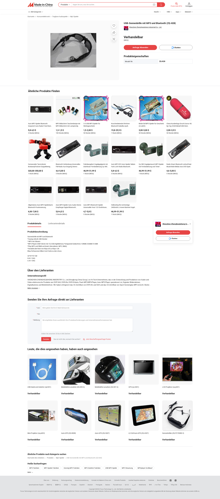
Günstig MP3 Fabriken (72, 468)
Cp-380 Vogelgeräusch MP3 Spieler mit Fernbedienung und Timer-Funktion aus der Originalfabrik (151, 165)
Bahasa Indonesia (185, 485)
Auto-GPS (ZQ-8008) (68, 433)
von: (38, 308)
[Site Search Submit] (161, 4)
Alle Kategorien (36, 12)
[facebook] (171, 480)
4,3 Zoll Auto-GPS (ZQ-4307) (139, 433)
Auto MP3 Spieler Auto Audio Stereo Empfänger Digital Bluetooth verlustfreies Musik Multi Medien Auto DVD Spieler (68, 206)
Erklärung (55, 480)
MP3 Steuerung (127, 468)
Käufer (156, 12)
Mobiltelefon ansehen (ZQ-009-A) (73, 387)
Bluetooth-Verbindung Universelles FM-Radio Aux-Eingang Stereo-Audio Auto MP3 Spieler (68, 165)
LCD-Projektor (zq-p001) (171, 387)
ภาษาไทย (158, 485)
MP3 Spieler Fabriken (51, 468)
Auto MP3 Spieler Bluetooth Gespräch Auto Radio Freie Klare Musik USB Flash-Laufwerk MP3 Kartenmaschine (39, 124)
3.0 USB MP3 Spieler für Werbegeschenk (91, 124)
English (41, 485)
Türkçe (166, 485)
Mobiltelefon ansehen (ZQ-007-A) (106, 387)
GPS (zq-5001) (134, 387)
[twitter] (175, 480)
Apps (177, 12)
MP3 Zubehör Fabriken (92, 468)
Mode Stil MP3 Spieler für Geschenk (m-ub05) (151, 124)
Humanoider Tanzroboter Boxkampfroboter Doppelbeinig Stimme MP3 (39, 165)
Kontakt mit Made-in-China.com (101, 480)
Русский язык (117, 485)
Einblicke (151, 480)
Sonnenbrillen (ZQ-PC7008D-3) (173, 433)
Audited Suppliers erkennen (137, 480)
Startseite (31, 16)
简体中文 (49, 485)
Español (82, 485)
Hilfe (168, 12)
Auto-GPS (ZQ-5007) (102, 433)
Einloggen (189, 6)
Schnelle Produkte (119, 480)
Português (99, 485)
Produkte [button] (64, 4)
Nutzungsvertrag (66, 480)
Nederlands (142, 485)
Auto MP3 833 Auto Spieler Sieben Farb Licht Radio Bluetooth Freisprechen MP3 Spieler (123, 165)
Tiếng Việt (174, 485)
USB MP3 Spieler (111, 468)
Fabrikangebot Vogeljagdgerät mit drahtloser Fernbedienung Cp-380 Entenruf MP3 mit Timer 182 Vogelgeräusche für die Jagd (95, 165)
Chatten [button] (177, 47)
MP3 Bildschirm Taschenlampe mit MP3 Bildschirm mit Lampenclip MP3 (68, 124)
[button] (154, 5)
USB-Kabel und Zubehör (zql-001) (39, 387)
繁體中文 (58, 485)
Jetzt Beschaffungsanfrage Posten (97, 339)
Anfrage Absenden (140, 47)
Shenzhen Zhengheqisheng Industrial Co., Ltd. (145, 27)
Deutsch (90, 485)
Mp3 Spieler (74, 16)
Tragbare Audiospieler (60, 16)
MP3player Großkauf (145, 468)
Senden (46, 339)
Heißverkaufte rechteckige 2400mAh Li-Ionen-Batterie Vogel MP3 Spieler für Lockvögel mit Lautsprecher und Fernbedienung (123, 206)
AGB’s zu (196, 491)
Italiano (107, 485)
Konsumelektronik (43, 16)
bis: (39, 314)
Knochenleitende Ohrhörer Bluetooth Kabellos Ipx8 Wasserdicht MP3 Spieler (120, 124)
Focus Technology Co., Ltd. (108, 489)
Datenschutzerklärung (81, 480)
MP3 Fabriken (34, 468)
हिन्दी (150, 485)
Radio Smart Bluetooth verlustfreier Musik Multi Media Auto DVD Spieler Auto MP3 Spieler (179, 165)
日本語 (66, 485)
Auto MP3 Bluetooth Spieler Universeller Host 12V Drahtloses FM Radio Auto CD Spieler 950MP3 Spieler (95, 206)
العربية (134, 485)
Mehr (30, 472)
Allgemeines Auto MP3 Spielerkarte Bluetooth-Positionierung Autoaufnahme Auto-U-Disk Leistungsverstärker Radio (40, 206)
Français (73, 485)
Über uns (46, 480)
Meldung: (37, 320)
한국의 (127, 485)
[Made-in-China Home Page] (40, 4)
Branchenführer (162, 480)
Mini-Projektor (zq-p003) (36, 433)
